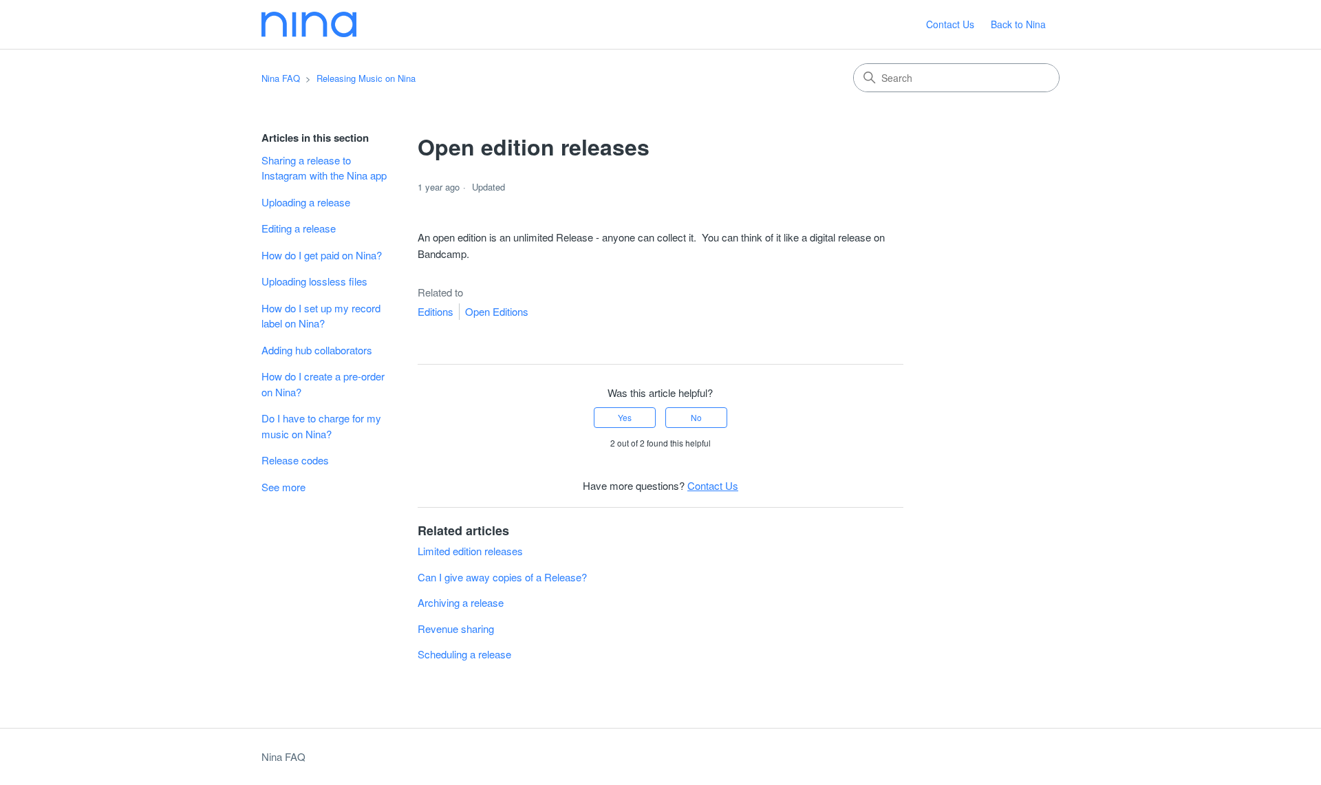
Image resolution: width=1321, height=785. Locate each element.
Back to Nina (1018, 24)
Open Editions (496, 311)
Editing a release (298, 228)
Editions (435, 311)
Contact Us (950, 24)
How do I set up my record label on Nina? (320, 316)
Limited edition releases (470, 551)
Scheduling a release (464, 654)
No (696, 417)
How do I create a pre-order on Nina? (323, 384)
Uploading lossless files (314, 281)
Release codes (295, 460)
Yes (625, 417)
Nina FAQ (280, 78)
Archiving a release (461, 602)
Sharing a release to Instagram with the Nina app (324, 168)
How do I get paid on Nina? (321, 255)
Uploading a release (305, 202)
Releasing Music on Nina (366, 78)
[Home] (308, 24)
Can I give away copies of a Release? (502, 577)
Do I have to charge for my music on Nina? (321, 426)
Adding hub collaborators (316, 350)
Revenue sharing (456, 628)
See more (283, 487)
